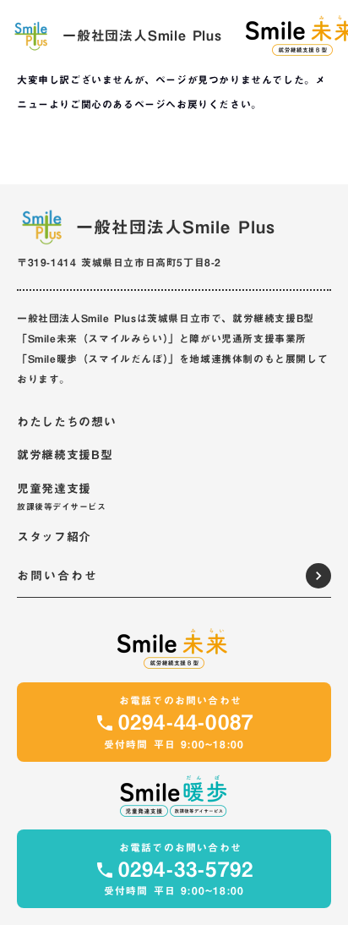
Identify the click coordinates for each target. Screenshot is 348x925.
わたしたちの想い (67, 422)
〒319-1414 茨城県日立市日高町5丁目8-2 (119, 262)
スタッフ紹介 (54, 537)
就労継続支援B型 (65, 455)
